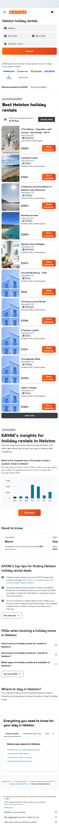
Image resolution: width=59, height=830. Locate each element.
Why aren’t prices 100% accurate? (20, 822)
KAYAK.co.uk (6, 781)
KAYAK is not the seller (14, 812)
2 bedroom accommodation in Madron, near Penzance (36, 188)
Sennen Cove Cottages (32, 244)
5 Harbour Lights (29, 330)
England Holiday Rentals (19, 784)
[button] (5, 12)
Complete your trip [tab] (32, 733)
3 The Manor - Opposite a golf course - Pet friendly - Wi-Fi (36, 131)
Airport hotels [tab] (12, 733)
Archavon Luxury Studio (33, 301)
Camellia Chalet (29, 157)
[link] (29, 512)
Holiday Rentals (20, 781)
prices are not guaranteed (13, 804)
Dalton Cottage (29, 387)
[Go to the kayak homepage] (17, 12)
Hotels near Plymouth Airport (20, 757)
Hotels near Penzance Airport (20, 761)
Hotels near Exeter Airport (19, 753)
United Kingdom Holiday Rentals (42, 781)
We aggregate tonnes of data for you (21, 817)
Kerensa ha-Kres (29, 215)
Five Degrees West (30, 359)
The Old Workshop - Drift (34, 272)
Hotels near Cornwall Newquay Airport (24, 749)
